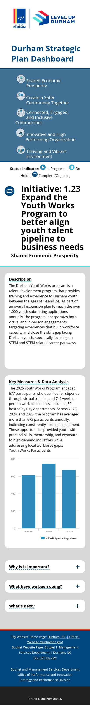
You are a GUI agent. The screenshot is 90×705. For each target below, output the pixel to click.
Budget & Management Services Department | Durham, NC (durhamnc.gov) (48, 652)
